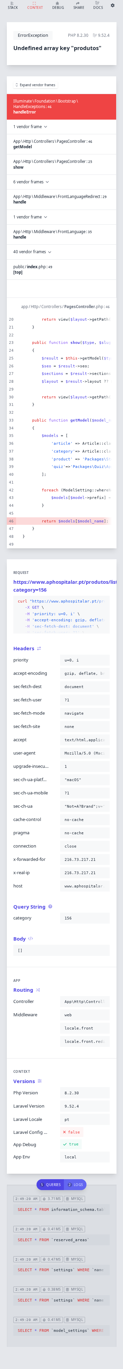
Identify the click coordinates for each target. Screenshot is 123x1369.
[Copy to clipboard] (103, 601)
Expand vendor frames (37, 85)
